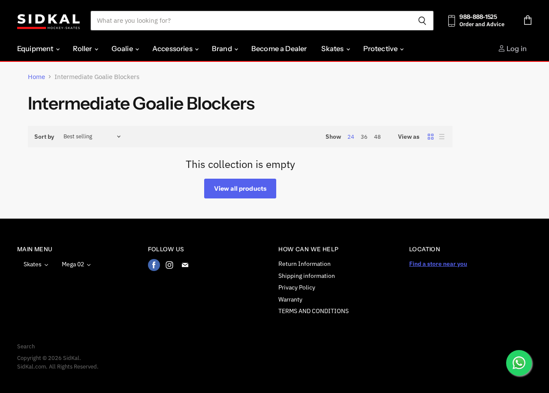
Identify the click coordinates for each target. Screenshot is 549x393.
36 (364, 136)
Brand (222, 48)
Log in (516, 48)
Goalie (123, 48)
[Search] (422, 20)
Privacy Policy (296, 287)
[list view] (441, 136)
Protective (381, 48)
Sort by (44, 136)
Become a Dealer (279, 48)
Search (26, 346)
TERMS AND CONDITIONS (313, 311)
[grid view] (430, 136)
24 (350, 136)
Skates (333, 48)
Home (36, 76)
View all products (240, 188)
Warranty (290, 299)
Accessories (173, 48)
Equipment (36, 48)
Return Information (304, 264)
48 (377, 136)
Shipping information (306, 276)
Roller (83, 48)
